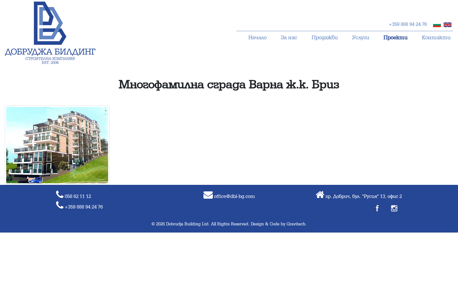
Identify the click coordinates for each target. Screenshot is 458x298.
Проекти (396, 38)
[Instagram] (394, 208)
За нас (289, 38)
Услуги (360, 38)
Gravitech (296, 224)
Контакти (436, 38)
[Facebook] (378, 208)
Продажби (325, 38)
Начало (257, 38)
